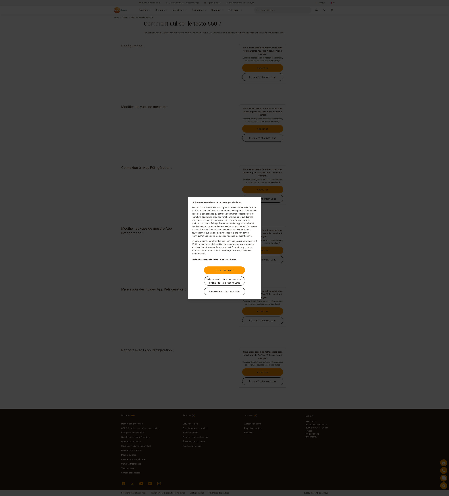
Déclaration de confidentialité (205, 259)
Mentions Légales (228, 259)
